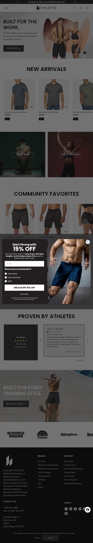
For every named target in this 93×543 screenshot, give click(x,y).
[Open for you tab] (88, 510)
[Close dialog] (88, 242)
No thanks (24, 294)
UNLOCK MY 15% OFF (24, 287)
